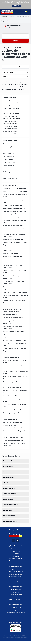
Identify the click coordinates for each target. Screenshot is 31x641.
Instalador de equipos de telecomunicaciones (11, 102)
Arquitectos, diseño (15, 579)
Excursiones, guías (8, 147)
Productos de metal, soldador (14, 221)
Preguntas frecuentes (15, 558)
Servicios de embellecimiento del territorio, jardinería (14, 213)
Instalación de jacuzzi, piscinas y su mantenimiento (13, 386)
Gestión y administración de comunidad (14, 444)
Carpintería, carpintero (14, 217)
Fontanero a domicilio (9, 175)
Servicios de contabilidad (10, 178)
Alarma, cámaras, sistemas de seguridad (14, 249)
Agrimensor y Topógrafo (14, 225)
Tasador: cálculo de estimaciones (14, 271)
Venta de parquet (12, 422)
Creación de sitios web (9, 150)
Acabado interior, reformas (15, 191)
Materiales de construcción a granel (15, 400)
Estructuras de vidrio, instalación (15, 302)
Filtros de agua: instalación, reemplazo (13, 322)
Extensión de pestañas (9, 159)
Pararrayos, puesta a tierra (15, 431)
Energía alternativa (13, 409)
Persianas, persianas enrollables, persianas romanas (14, 261)
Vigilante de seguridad (15, 576)
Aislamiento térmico (13, 239)
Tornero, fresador (12, 416)
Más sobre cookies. (22, 4)
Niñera (15, 610)
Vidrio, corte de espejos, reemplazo (15, 361)
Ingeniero (10, 314)
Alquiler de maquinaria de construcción (14, 266)
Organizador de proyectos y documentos (14, 327)
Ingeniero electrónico (13, 331)
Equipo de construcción (14, 208)
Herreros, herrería (12, 256)
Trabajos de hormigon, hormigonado (15, 296)
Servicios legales (7, 172)
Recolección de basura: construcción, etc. (14, 350)
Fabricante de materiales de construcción (14, 336)
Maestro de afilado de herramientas (15, 372)
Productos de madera (13, 317)
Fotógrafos (15, 592)
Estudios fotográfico (8, 165)
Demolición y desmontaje (14, 306)
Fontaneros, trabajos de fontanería (15, 196)
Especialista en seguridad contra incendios (15, 377)
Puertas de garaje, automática (15, 391)
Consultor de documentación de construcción (12, 310)
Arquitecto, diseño (12, 205)
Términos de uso (15, 551)
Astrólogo (15, 581)
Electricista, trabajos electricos (14, 201)
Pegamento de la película (15, 292)
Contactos (15, 556)
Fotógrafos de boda (8, 156)
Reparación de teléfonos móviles (15, 612)
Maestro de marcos (13, 437)
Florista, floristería (15, 589)
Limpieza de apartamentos (10, 168)
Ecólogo (10, 419)
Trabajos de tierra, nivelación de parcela (14, 235)
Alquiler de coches (8, 143)
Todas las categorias (15, 561)
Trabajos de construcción (14, 188)
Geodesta (10, 253)
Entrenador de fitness (15, 594)
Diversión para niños (8, 153)
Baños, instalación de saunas (14, 405)
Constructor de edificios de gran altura (13, 277)
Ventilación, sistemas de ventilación (15, 230)
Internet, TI (15, 569)
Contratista (11, 382)
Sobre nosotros (15, 549)
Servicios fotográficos (15, 599)
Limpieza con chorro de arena (14, 344)
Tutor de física (15, 597)
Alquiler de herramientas (14, 354)
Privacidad (15, 553)
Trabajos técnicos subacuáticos (15, 367)
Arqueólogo (11, 357)
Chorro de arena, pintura (14, 340)
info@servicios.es (16, 530)
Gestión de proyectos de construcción (13, 282)
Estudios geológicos (13, 440)
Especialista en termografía (15, 434)
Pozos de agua (12, 413)
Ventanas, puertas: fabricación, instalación (15, 244)
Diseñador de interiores (9, 162)
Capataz (10, 396)
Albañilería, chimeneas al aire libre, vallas (14, 288)
